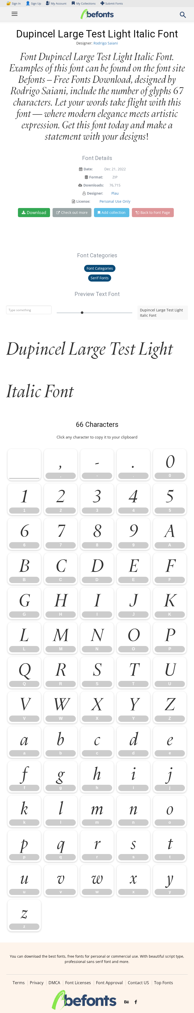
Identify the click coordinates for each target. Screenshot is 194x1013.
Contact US (138, 982)
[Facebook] (136, 1002)
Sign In (13, 3)
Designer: (95, 193)
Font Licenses (78, 982)
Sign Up (33, 3)
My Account (58, 3)
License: (83, 201)
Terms (19, 982)
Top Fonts (163, 982)
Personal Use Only (115, 201)
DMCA (54, 982)
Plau (115, 193)
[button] (183, 16)
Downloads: (93, 185)
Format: (96, 177)
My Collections (85, 3)
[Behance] (126, 1002)
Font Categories (100, 268)
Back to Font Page (155, 212)
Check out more (74, 212)
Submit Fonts (114, 3)
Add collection (114, 212)
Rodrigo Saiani (105, 43)
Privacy (36, 982)
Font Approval (109, 982)
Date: (88, 169)
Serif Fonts (100, 277)
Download (36, 212)
